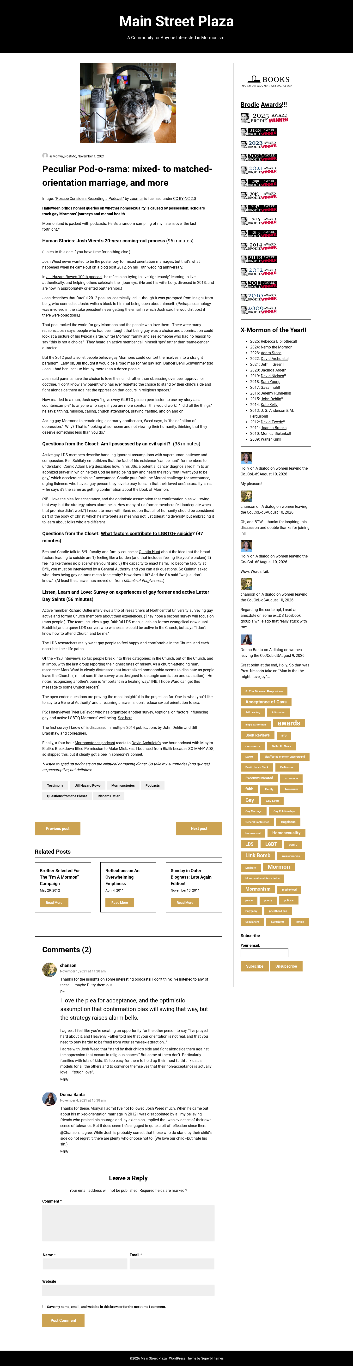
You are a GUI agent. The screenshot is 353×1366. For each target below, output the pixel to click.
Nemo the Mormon (276, 347)
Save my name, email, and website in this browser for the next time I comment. (106, 1307)
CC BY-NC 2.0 (184, 198)
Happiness (288, 822)
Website (49, 1281)
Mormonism (257, 889)
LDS (249, 844)
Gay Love (272, 801)
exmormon (291, 778)
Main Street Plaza (176, 21)
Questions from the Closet (67, 796)
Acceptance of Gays (266, 702)
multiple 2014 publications (134, 727)
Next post (199, 828)
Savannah (269, 387)
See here (125, 718)
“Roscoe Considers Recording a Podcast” (89, 198)
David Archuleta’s (146, 743)
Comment (52, 1201)
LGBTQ (293, 844)
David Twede (272, 422)
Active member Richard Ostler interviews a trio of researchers (93, 610)
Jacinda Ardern (273, 370)
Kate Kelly (269, 404)
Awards (271, 104)
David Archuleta (274, 358)
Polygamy (251, 911)
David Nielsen (272, 376)
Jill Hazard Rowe (88, 785)
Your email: (250, 945)
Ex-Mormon (287, 767)
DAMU (249, 756)
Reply (64, 1079)
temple (300, 921)
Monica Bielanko (275, 433)
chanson (68, 965)
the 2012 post (60, 357)
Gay (249, 800)
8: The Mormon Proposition (264, 691)
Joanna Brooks (273, 427)
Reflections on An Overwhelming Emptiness (122, 877)
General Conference (257, 822)
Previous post (57, 828)
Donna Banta (72, 1094)
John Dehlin (271, 399)
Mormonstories (123, 785)
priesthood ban (278, 911)
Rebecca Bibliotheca (278, 341)
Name (49, 1255)
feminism (291, 789)
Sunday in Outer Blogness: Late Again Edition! (191, 877)
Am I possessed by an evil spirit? (136, 444)
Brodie (250, 104)
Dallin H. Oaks (281, 746)
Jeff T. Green (271, 364)
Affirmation (278, 712)
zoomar (136, 198)
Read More (54, 903)
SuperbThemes (212, 1358)
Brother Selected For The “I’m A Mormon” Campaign (60, 877)
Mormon (279, 866)
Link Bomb (257, 855)
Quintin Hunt (149, 552)
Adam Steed (271, 353)
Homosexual (253, 833)
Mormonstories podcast (95, 743)
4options (162, 712)
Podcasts (153, 785)
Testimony (55, 785)
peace (249, 900)
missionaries (291, 856)
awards (289, 723)
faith (249, 789)
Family (269, 789)
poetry (268, 900)
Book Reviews (257, 735)
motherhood (289, 889)
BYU (283, 735)
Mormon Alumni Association (262, 878)
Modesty (250, 867)
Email (136, 1255)
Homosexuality (286, 832)
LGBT (271, 844)
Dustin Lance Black (256, 767)
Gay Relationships (284, 811)
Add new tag (252, 712)
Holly (245, 468)
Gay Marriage (253, 811)
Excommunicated (259, 778)
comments (252, 746)
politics (289, 900)
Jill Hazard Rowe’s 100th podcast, (74, 277)
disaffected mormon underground (285, 756)
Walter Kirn (270, 439)
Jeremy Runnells (275, 393)
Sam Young (270, 381)
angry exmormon (255, 724)
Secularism (252, 921)
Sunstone (277, 921)
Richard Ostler (109, 796)
